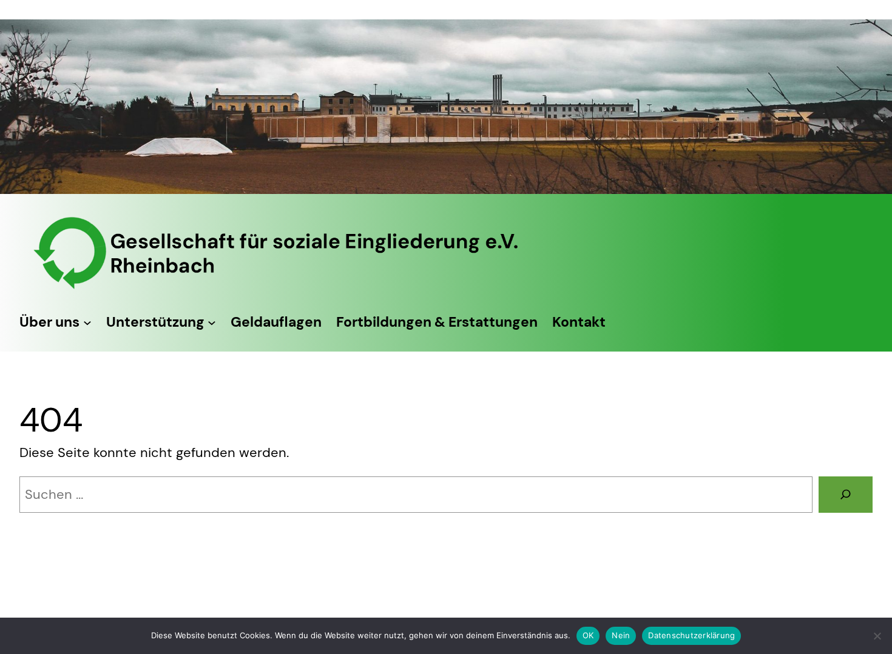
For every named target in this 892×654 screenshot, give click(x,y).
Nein (621, 635)
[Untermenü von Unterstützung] (212, 322)
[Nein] (877, 636)
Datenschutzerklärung (691, 635)
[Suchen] (846, 494)
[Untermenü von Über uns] (87, 322)
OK (588, 635)
